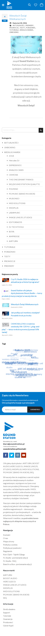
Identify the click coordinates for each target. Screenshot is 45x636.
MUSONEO (14, 198)
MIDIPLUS (13, 208)
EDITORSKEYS (15, 222)
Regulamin (7, 551)
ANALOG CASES (16, 170)
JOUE (11, 156)
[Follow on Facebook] (5, 455)
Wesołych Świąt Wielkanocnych (24, 304)
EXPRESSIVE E (15, 165)
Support (6, 612)
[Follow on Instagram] (17, 455)
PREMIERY (30, 25)
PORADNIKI (30, 28)
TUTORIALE (14, 30)
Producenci (8, 622)
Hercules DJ (14, 160)
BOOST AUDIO (10, 578)
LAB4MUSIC (14, 212)
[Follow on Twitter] (11, 455)
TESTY (22, 28)
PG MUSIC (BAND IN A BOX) (22, 193)
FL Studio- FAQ (9, 561)
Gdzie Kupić (8, 625)
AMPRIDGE (14, 236)
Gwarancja (7, 619)
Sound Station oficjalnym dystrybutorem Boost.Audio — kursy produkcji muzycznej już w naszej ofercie (22, 293)
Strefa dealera (9, 609)
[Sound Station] (9, 5)
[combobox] (22, 130)
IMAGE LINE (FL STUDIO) (20, 217)
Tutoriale (7, 616)
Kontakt (6, 535)
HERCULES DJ (9, 581)
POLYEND (13, 189)
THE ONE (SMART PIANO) (21, 179)
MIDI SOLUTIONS (17, 203)
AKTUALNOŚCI (18, 25)
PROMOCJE (13, 28)
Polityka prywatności (12, 548)
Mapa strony (8, 541)
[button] (36, 5)
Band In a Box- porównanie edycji (17, 564)
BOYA (11, 231)
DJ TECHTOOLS (16, 227)
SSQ (5, 598)
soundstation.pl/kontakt (14, 449)
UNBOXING (13, 32)
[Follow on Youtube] (23, 455)
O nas (5, 538)
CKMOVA (13, 175)
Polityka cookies (10, 544)
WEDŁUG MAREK (26, 30)
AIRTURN (13, 241)
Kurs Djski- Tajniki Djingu (14, 554)
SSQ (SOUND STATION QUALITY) (24, 184)
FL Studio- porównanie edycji (15, 557)
